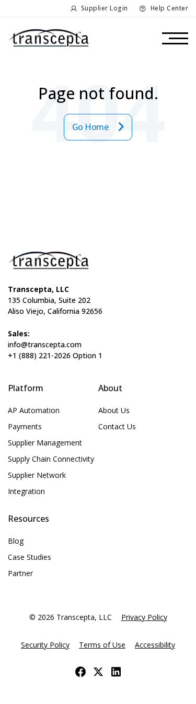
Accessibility (155, 645)
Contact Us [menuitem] (117, 426)
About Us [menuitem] (114, 410)
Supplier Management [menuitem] (45, 443)
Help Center (170, 8)
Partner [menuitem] (20, 573)
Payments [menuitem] (25, 426)
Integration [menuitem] (26, 491)
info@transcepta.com (45, 344)
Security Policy (45, 645)
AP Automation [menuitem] (34, 410)
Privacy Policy (144, 617)
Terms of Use (102, 645)
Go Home (91, 127)
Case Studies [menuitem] (29, 557)
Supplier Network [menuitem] (37, 475)
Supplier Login (104, 8)
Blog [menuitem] (16, 541)
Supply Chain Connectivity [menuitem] (51, 459)
